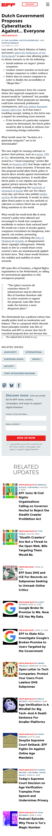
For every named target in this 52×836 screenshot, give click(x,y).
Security (9, 366)
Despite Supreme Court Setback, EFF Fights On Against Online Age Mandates (33, 749)
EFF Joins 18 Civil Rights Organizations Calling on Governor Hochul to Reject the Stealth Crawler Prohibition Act (34, 506)
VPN (46, 154)
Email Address (13, 424)
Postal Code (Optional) (16, 414)
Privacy (36, 359)
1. (2, 337)
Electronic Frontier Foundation (9, 4)
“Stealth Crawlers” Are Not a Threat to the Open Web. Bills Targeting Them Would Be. (33, 546)
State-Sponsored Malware (19, 373)
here (35, 337)
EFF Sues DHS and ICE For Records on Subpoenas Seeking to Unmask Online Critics (33, 581)
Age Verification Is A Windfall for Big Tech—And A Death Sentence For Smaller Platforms (34, 713)
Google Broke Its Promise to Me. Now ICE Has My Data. (34, 612)
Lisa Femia (33, 772)
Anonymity (10, 352)
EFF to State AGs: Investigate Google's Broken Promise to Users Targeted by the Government (34, 642)
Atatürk (19, 241)
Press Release (26, 567)
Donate (30, 4)
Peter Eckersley (10, 43)
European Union (13, 359)
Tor (6, 157)
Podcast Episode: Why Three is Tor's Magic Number (32, 823)
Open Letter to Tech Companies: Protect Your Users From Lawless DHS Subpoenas (33, 678)
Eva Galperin (11, 40)
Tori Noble (33, 487)
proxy (39, 154)
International (34, 352)
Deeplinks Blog (27, 485)
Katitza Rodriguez (29, 40)
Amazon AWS (19, 164)
